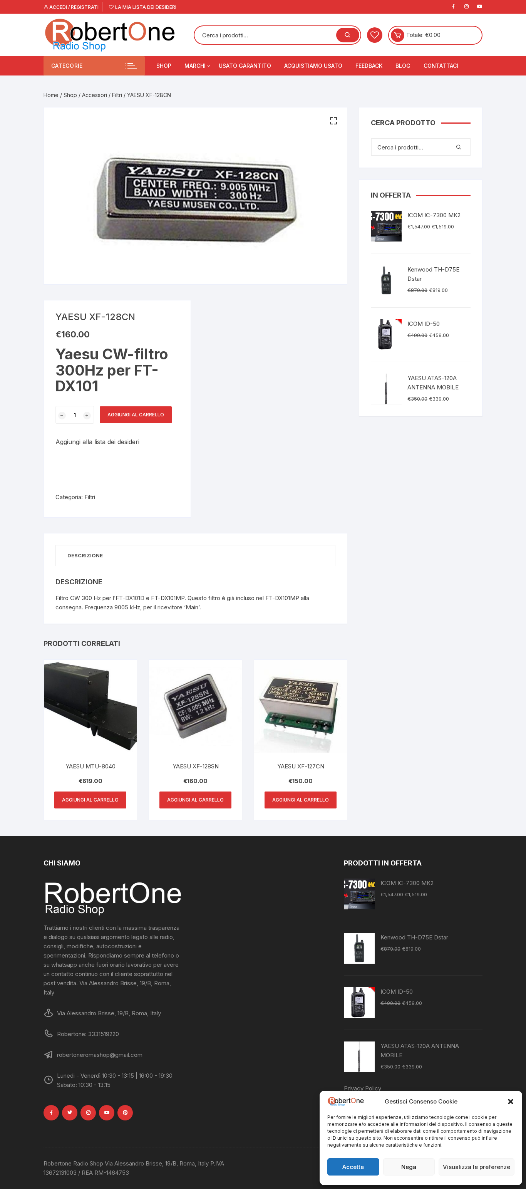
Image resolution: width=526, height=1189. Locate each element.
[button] (510, 1101)
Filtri (117, 95)
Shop (163, 65)
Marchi (195, 65)
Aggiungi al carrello (135, 415)
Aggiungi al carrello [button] (90, 800)
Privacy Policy (362, 1088)
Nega (408, 1167)
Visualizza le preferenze (476, 1167)
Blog (402, 65)
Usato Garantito (245, 65)
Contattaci (441, 65)
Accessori (94, 95)
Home (51, 95)
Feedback (368, 65)
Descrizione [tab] (85, 555)
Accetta (353, 1167)
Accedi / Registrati (73, 7)
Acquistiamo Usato (313, 65)
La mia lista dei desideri (145, 7)
